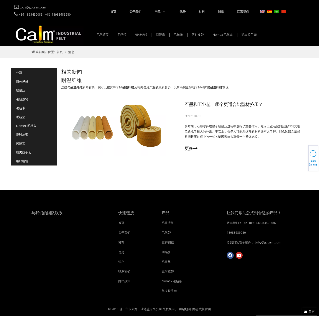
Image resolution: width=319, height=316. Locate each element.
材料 (121, 242)
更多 (189, 148)
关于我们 (124, 232)
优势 (121, 252)
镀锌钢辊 (141, 34)
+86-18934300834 (304, 155)
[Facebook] (230, 255)
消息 (121, 262)
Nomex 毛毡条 (222, 34)
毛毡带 (122, 34)
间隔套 (160, 34)
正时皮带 (198, 34)
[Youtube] (239, 255)
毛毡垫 (178, 34)
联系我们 (124, 271)
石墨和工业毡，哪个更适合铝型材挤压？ (224, 104)
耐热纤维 (22, 81)
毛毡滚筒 (103, 34)
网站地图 (185, 309)
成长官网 (205, 309)
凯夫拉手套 (249, 34)
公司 (19, 73)
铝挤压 (20, 90)
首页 (121, 223)
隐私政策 (124, 281)
